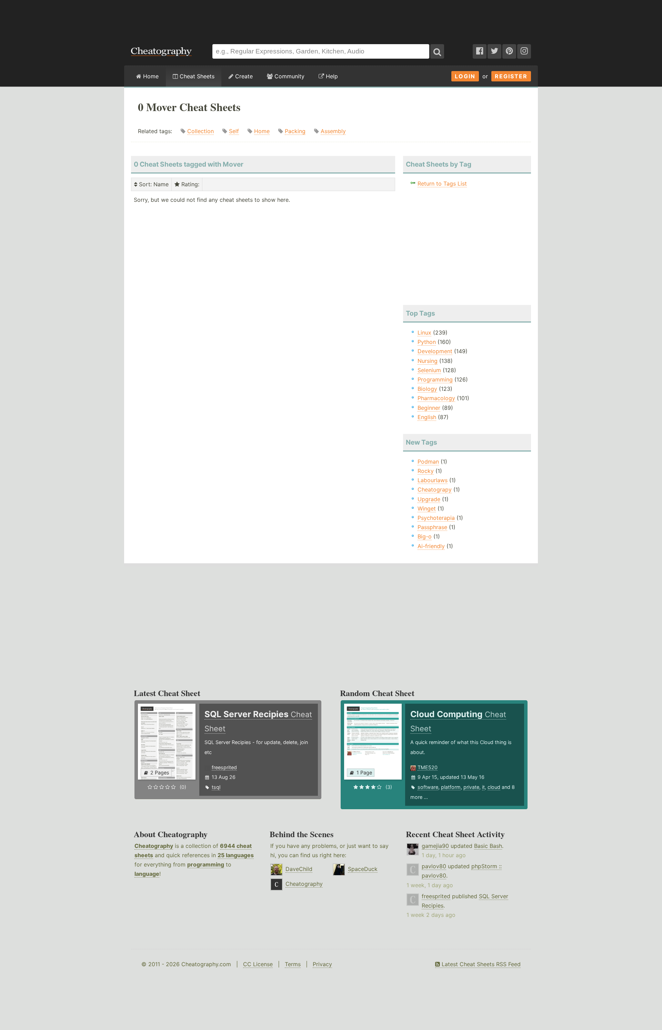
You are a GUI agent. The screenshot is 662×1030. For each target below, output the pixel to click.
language (146, 873)
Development (435, 351)
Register (511, 76)
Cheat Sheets (196, 76)
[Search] (437, 51)
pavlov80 (434, 866)
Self (234, 131)
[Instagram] (524, 51)
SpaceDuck (363, 868)
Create (243, 76)
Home (150, 76)
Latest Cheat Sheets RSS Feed (480, 964)
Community (288, 76)
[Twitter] (494, 51)
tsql (216, 787)
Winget (427, 508)
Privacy (322, 964)
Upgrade (429, 499)
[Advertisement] (331, 18)
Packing (295, 131)
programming (205, 864)
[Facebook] (480, 51)
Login (465, 76)
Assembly (333, 131)
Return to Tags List (442, 183)
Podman (428, 461)
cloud (494, 787)
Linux (424, 332)
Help (331, 76)
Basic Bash (488, 845)
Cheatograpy (435, 489)
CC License (258, 964)
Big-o (425, 536)
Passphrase (432, 527)
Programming (435, 379)
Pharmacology (436, 398)
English (427, 417)
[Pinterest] (509, 51)
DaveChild (298, 868)
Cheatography (153, 845)
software (428, 787)
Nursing (428, 360)
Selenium (429, 370)
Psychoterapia (436, 517)
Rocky (426, 470)
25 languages (236, 855)
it (483, 787)
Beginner (429, 407)
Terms (293, 964)
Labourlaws (433, 480)
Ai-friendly (431, 546)
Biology (427, 388)
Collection (200, 131)
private (471, 787)
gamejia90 (435, 845)
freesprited (224, 767)
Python (427, 341)
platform (451, 787)
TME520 (428, 767)
